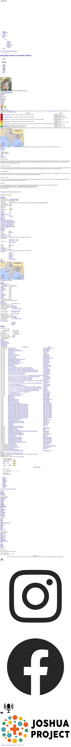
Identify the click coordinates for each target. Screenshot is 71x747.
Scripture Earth (45, 418)
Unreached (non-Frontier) (7, 117)
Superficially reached (6, 123)
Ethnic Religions (3, 289)
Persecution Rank (4, 237)
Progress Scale (9, 110)
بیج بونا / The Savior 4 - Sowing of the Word (16, 374)
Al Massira (45, 421)
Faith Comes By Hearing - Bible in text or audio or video (18, 404)
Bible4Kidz (45, 435)
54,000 (11, 205)
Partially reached (6, 125)
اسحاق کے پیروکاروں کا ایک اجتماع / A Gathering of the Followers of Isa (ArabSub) (23, 370)
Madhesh (10, 239)
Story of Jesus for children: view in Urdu (15, 362)
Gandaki (13, 241)
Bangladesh (5, 461)
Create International (46, 350)
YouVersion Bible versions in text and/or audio (16, 422)
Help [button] (3, 37)
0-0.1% (1, 101)
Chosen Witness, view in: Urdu (13, 349)
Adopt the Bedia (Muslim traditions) (6, 92)
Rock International (46, 361)
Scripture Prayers (3, 191)
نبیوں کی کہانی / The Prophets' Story (14, 384)
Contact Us (9, 47)
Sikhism (2, 296)
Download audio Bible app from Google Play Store (17, 442)
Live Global (45, 448)
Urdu (1, 97)
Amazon (2, 339)
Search (4, 31)
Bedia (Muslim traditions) (14, 199)
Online (14, 335)
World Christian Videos (12, 366)
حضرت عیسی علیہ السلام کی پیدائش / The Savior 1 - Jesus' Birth (20, 379)
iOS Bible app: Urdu (11, 443)
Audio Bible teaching (12, 348)
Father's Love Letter (46, 446)
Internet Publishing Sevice (47, 399)
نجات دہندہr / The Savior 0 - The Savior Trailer (16, 385)
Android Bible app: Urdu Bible (13, 429)
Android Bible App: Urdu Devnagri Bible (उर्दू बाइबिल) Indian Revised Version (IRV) (23, 431)
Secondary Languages (4, 311)
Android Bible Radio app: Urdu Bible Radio (16, 433)
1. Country (5, 470)
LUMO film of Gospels (12, 357)
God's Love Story (11, 351)
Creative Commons (19, 452)
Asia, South (11, 232)
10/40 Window (3, 234)
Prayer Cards (2, 93)
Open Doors (12, 237)
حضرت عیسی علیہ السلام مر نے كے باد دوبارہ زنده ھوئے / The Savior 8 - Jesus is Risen (23, 376)
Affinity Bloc (3, 220)
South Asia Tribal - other (10, 221)
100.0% (4, 99)
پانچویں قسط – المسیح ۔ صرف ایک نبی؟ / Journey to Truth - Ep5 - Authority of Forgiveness (24, 386)
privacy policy (54, 556)
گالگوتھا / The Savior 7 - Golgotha (14, 395)
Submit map (2, 261)
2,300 (1, 95)
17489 (11, 215)
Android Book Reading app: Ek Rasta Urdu (15, 434)
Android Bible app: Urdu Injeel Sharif (14, 432)
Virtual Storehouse (4, 345)
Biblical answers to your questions (14, 402)
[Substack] (1, 560)
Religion (1, 282)
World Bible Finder (4, 344)
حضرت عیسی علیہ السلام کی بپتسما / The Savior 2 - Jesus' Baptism (20, 377)
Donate (4, 48)
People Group (3, 222)
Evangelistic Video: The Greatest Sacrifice (15, 350)
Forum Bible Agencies (4, 341)
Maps (1, 260)
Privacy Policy (9, 45)
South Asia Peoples (12, 259)
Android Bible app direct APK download (15, 426)
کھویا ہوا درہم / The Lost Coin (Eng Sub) (15, 394)
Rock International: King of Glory (14, 361)
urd (12, 304)
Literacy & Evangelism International (49, 445)
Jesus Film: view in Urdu (12, 354)
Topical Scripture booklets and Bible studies (15, 450)
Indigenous (2, 207)
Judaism (2, 293)
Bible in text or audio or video (13, 399)
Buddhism (2, 287)
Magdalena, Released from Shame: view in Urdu (16, 359)
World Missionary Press (47, 450)
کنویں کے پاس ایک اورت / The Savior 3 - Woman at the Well (18, 391)
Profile (1, 156)
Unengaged (3, 213)
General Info (2, 196)
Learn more (22, 456)
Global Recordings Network (48, 348)
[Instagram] (35, 631)
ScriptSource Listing (17, 308)
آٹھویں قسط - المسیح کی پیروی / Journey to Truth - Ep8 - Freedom (20, 367)
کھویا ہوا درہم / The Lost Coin (13, 393)
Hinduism (2, 290)
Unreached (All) (6, 119)
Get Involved (5, 35)
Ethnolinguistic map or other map (6, 280)
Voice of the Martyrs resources (13, 420)
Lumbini (17, 239)
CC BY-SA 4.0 (8, 91)
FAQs (8, 43)
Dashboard (2, 492)
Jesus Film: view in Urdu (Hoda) (14, 355)
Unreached (2, 210)
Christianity (3, 288)
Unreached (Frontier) (6, 114)
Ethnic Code (3, 227)
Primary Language (4, 303)
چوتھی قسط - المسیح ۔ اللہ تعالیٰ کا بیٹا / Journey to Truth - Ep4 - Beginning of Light (23, 389)
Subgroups (2, 147)
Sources (1, 451)
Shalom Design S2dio (47, 433)
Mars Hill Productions (47, 365)
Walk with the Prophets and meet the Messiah (16, 421)
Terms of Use (9, 44)
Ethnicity (2, 218)
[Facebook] (35, 701)
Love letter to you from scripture (13, 446)
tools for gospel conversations (13, 449)
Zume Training (10, 424)
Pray (3, 34)
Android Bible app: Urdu (12, 428)
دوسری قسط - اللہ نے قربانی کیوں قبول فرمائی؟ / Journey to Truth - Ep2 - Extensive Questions (25, 380)
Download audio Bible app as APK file (15, 437)
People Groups (5, 32)
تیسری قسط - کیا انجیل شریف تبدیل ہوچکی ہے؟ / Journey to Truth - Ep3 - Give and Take (25, 375)
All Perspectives (3, 497)
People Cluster (3, 221)
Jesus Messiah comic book (12, 444)
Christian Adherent (12, 111)
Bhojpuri (13, 311)
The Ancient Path (11, 448)
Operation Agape (46, 431)
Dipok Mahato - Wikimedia (22, 90)
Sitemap (8, 46)
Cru (43, 449)
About (4, 36)
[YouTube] (1, 713)
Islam (1, 99)
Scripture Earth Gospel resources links (14, 418)
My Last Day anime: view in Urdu (14, 360)
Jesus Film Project (46, 349)
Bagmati (10, 241)
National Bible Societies (5, 343)
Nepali (19, 311)
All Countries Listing (36, 466)
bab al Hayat (45, 367)
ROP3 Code (3, 216)
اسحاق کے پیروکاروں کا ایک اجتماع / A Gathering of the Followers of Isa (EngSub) (22, 371)
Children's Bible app (11, 435)
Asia (9, 233)
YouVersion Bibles (46, 422)
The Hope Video (11, 365)
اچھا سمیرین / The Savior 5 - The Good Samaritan (17, 372)
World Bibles (3, 340)
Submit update (2, 148)
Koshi (13, 239)
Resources (4, 33)
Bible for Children (11, 396)
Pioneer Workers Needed (5, 214)
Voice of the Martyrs (46, 420)
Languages (2, 301)
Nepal (10, 244)
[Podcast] (8, 713)
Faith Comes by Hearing (47, 404)
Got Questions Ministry (47, 402)
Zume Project (45, 423)
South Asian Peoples (9, 220)
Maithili (16, 311)
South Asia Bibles (46, 400)
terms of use (61, 556)
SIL (43, 426)
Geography (2, 228)
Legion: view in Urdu (12, 356)
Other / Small (3, 295)
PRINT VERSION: (26, 55)
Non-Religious (3, 294)
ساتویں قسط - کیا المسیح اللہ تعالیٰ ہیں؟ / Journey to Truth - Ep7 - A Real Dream (24, 382)
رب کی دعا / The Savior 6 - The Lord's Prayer (16, 381)
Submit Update (12, 488)
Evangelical (2, 111)
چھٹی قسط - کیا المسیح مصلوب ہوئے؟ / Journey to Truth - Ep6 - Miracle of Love (23, 390)
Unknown (2, 298)
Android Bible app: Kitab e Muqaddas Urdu (16, 427)
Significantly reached (6, 126)
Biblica (44, 429)
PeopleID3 (2, 215)
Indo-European (14, 306)
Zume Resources (11, 423)
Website (10, 235)
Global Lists (2, 494)
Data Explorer (2, 493)
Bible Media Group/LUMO (48, 357)
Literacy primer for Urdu (12, 445)
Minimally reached (6, 121)
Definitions (9, 42)
